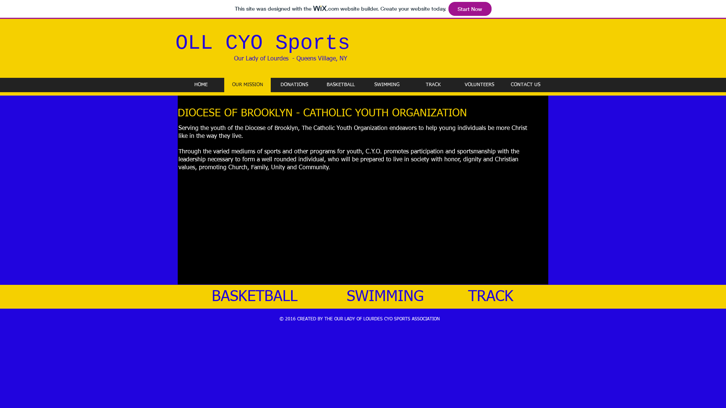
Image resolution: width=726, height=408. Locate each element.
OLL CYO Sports (262, 43)
